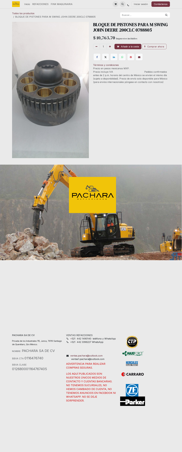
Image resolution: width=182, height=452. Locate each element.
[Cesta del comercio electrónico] (115, 4)
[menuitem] (27, 4)
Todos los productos (23, 13)
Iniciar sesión (141, 4)
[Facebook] (97, 57)
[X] (105, 57)
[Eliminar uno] (96, 46)
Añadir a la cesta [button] (129, 46)
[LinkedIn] (113, 57)
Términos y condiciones (106, 65)
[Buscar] (166, 15)
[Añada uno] (110, 46)
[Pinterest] (130, 57)
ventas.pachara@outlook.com (86, 355)
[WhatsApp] (122, 57)
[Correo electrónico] (139, 57)
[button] (123, 4)
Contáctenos (160, 4)
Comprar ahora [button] (155, 46)
